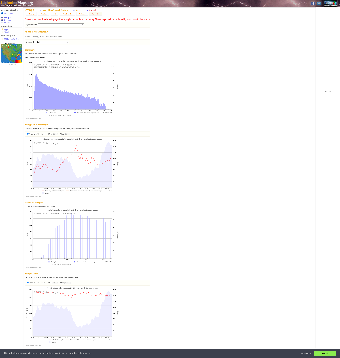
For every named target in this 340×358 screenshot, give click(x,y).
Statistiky (93, 10)
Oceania (7, 20)
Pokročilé (95, 14)
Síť (55, 14)
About (6, 32)
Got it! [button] (325, 353)
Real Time (8, 13)
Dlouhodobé (67, 14)
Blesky (31, 14)
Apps (6, 29)
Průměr (32, 134)
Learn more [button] (85, 353)
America (7, 22)
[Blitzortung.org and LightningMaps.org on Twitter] (319, 3)
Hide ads (328, 91)
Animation (13, 64)
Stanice (44, 14)
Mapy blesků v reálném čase (55, 10)
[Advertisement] (11, 119)
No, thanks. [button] (306, 353)
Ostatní (82, 14)
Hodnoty (41, 134)
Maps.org (17, 2)
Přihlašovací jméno (11, 39)
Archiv (79, 10)
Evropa (7, 17)
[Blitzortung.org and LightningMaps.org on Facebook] (313, 3)
